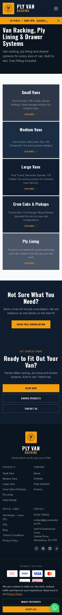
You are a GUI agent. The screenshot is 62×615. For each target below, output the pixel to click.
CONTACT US (31, 408)
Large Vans (9, 484)
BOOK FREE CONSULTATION (31, 324)
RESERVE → (42, 20)
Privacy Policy (10, 540)
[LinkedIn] (50, 549)
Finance (38, 489)
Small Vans (8, 473)
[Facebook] (43, 549)
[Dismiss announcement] (58, 21)
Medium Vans (10, 478)
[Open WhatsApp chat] (54, 607)
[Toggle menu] (56, 8)
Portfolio (38, 478)
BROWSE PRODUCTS (31, 398)
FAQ (5, 524)
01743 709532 (41, 514)
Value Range (10, 500)
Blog (5, 529)
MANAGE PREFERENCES (31, 601)
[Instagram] (36, 549)
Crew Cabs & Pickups (14, 489)
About (37, 473)
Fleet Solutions (42, 484)
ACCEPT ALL (31, 609)
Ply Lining (8, 494)
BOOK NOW (31, 388)
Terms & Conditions (13, 535)
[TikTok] (56, 549)
